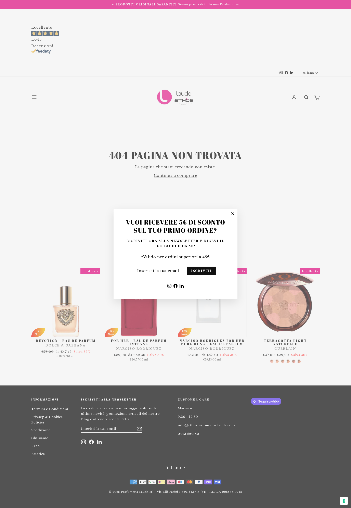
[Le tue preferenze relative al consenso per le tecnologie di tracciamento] (344, 501)
